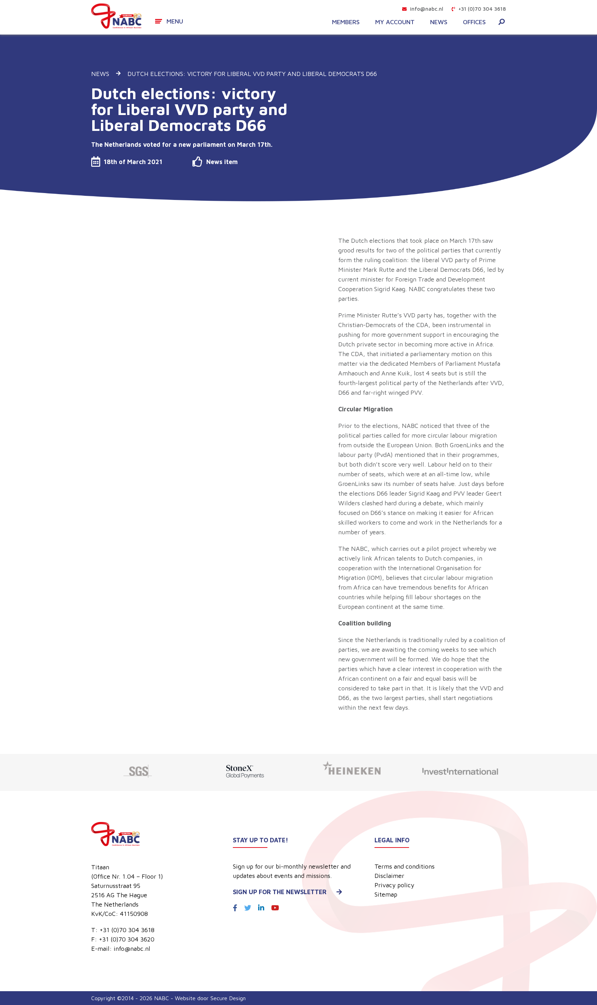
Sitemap (386, 894)
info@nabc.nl (426, 9)
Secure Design (228, 998)
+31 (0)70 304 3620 (126, 939)
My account (395, 22)
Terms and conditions (405, 866)
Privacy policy (394, 885)
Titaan (100, 867)
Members (346, 22)
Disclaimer (389, 875)
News (438, 22)
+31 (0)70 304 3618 (482, 9)
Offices (474, 22)
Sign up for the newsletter (279, 892)
